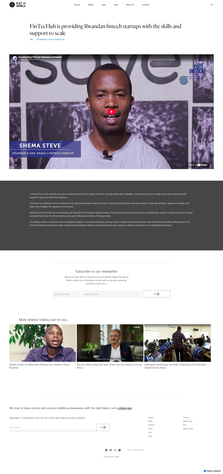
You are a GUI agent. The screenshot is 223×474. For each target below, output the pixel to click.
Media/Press (187, 421)
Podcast (151, 425)
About (150, 428)
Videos (91, 4)
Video (150, 421)
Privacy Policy (139, 450)
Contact (145, 4)
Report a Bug (188, 428)
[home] (17, 5)
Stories (77, 4)
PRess (130, 450)
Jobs (104, 4)
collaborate (125, 408)
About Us (130, 4)
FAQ (184, 425)
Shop (116, 4)
